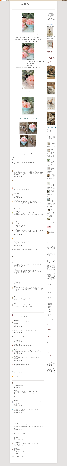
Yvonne (15, 169)
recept (48, 266)
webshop (48, 276)
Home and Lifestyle (17, 221)
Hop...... (52, 142)
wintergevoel (48, 277)
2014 (49, 287)
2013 (49, 288)
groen (50, 250)
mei (49, 314)
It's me (15, 296)
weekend (51, 276)
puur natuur (53, 265)
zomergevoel (49, 280)
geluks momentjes (51, 248)
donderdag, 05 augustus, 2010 (19, 451)
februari (50, 318)
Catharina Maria (16, 408)
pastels (51, 264)
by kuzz (15, 261)
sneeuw (51, 269)
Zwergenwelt (16, 186)
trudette (15, 356)
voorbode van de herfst (51, 273)
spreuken (54, 269)
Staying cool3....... (50, 311)
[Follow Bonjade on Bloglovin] (50, 24)
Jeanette (15, 400)
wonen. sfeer (49, 278)
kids (51, 257)
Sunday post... (52, 167)
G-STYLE (15, 423)
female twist (53, 246)
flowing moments (16, 193)
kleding (54, 257)
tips (51, 270)
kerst (50, 254)
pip (47, 265)
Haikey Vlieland (16, 320)
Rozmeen (15, 303)
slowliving (48, 269)
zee (49, 279)
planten (49, 265)
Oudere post (42, 455)
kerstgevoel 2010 (51, 256)
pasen (48, 264)
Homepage (28, 455)
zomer (54, 279)
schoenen (48, 267)
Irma (14, 349)
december (50, 293)
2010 (49, 292)
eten (47, 246)
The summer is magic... (53, 182)
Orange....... (50, 307)
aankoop (51, 240)
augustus (50, 298)
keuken (48, 257)
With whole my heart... (53, 191)
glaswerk (48, 250)
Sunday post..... (52, 150)
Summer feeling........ (51, 309)
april (49, 315)
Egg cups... (53, 174)
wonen (53, 277)
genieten (16, 157)
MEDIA (47, 260)
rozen (54, 266)
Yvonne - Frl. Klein (17, 248)
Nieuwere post (14, 455)
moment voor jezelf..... (51, 262)
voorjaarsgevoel (49, 274)
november (50, 294)
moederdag (53, 260)
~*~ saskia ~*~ (16, 344)
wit (51, 277)
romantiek (51, 266)
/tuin (47, 240)
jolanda (15, 286)
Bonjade (21, 3)
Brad (14, 448)
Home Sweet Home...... (50, 305)
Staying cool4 (50, 306)
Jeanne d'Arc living (51, 253)
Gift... (52, 159)
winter (54, 276)
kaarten (48, 254)
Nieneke (15, 363)
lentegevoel (49, 259)
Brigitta (15, 161)
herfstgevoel (49, 251)
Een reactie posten (16, 453)
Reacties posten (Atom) (21, 456)
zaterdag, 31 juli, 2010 (18, 387)
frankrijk (48, 247)
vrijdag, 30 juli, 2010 (18, 176)
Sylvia (15, 390)
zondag (52, 280)
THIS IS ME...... (51, 302)
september (50, 297)
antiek (54, 240)
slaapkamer (53, 268)
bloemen (49, 243)
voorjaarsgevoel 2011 (51, 275)
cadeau (48, 245)
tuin (18, 157)
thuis (47, 270)
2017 (49, 283)
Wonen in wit (16, 432)
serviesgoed (53, 267)
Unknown (15, 200)
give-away (53, 249)
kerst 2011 (53, 254)
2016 (49, 284)
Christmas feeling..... (53, 210)
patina (54, 264)
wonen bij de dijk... (17, 211)
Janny (14, 229)
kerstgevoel (49, 255)
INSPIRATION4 (50, 303)
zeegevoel (51, 279)
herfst (54, 250)
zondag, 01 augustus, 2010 (18, 439)
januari (49, 319)
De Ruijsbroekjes (17, 442)
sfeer (48, 268)
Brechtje (15, 313)
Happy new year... (52, 218)
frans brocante (52, 247)
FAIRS (50, 246)
